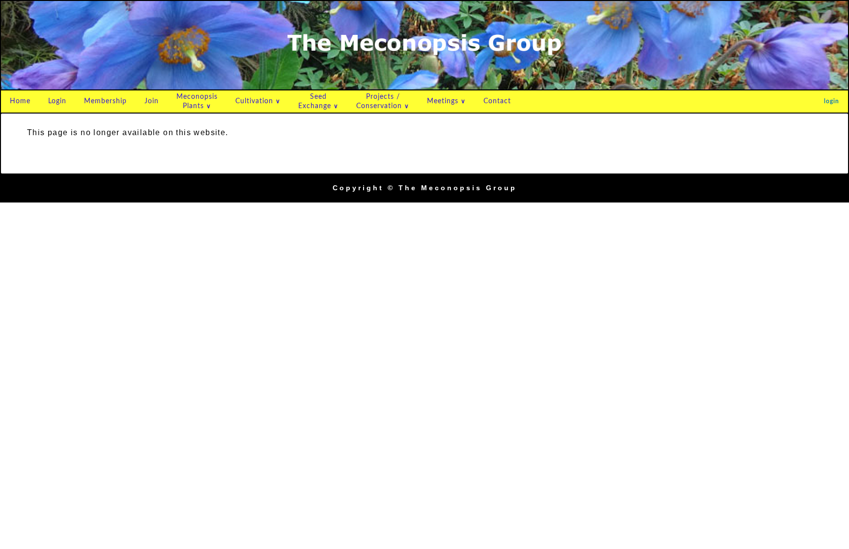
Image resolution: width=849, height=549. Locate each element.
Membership (105, 101)
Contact (497, 101)
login (831, 101)
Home (20, 101)
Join (151, 101)
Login (57, 101)
